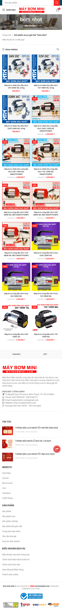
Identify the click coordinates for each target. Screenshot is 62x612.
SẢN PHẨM (29, 26)
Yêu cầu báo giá (9, 536)
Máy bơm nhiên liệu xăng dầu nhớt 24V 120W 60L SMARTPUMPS (16, 171)
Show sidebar (11, 49)
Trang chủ (7, 35)
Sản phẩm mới (8, 516)
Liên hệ (5, 478)
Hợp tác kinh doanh (11, 541)
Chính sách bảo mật (11, 564)
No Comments (31, 432)
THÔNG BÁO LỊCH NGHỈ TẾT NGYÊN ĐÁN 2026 (36, 428)
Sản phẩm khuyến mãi (12, 526)
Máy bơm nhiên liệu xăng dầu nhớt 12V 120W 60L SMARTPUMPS (46, 171)
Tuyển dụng (7, 498)
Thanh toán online (10, 574)
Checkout (6, 493)
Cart (4, 488)
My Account (7, 483)
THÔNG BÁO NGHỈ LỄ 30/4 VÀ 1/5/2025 (33, 441)
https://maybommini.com (24, 403)
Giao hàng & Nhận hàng (13, 569)
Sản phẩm (6, 511)
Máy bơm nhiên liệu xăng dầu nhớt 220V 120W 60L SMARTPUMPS (46, 128)
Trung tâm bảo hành (11, 531)
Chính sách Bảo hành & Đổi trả (15, 559)
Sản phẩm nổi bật (10, 521)
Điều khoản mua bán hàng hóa (16, 554)
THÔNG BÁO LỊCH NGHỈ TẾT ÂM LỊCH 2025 (35, 454)
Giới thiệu (6, 473)
